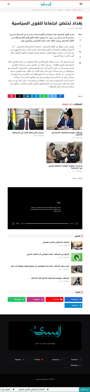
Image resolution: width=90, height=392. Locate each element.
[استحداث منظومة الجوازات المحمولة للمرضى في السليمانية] (64, 152)
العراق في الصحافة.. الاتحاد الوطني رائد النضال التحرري (48, 254)
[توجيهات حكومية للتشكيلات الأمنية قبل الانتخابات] (64, 119)
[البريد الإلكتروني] (80, 63)
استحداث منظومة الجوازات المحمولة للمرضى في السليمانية (65, 167)
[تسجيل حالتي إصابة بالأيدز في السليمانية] (26, 119)
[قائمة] (80, 3)
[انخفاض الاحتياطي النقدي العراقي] (76, 245)
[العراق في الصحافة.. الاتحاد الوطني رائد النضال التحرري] (76, 257)
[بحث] (9, 3)
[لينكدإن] (80, 51)
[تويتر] (80, 46)
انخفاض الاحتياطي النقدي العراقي (56, 242)
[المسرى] (45, 3)
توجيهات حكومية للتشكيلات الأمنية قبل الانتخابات (67, 134)
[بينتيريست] (80, 57)
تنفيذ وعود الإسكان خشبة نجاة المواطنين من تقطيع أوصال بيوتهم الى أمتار (40, 266)
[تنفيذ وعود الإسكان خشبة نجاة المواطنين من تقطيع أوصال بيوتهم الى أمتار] (76, 269)
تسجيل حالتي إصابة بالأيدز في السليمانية (28, 133)
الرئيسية (79, 17)
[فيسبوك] (80, 40)
